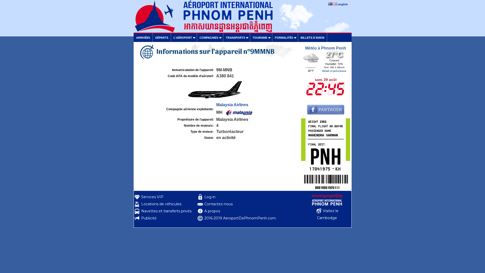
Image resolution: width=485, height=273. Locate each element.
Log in (209, 197)
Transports (235, 37)
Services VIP (152, 197)
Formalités (284, 37)
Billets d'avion (312, 37)
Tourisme (260, 37)
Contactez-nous (218, 204)
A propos (212, 211)
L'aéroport (183, 37)
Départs (161, 37)
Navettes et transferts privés (166, 211)
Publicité (149, 218)
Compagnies (209, 37)
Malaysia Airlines (232, 105)
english (343, 4)
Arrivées (143, 37)
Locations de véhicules (161, 204)
